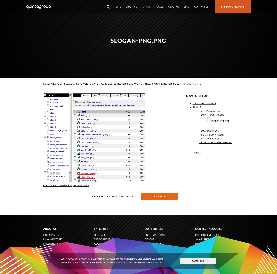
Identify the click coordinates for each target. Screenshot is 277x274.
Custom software (156, 235)
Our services (154, 228)
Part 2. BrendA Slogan (168, 84)
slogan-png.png (219, 121)
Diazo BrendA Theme (204, 103)
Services (147, 6)
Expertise (131, 6)
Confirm (198, 261)
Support (69, 84)
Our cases (100, 235)
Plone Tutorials (84, 84)
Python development (209, 235)
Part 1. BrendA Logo (210, 111)
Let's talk (159, 196)
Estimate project (232, 6)
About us (173, 6)
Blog (186, 6)
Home (117, 6)
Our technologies (208, 228)
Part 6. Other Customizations (215, 142)
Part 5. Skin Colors (209, 139)
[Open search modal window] (108, 6)
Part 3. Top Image (209, 131)
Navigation (197, 95)
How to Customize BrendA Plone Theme (119, 84)
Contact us (201, 6)
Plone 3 (149, 84)
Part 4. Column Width (211, 135)
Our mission (51, 235)
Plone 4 (197, 153)
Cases (159, 6)
